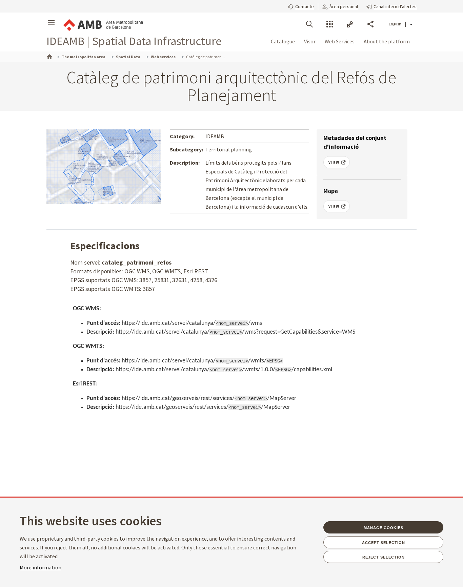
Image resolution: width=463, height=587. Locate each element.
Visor (310, 41)
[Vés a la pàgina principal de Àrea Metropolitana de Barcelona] (102, 23)
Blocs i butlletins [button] (350, 24)
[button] (301, 6)
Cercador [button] (309, 24)
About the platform (387, 41)
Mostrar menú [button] (51, 18)
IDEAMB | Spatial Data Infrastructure (133, 41)
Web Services (340, 41)
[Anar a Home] (48, 56)
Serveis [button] (330, 24)
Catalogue (283, 41)
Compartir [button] (370, 24)
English (395, 23)
